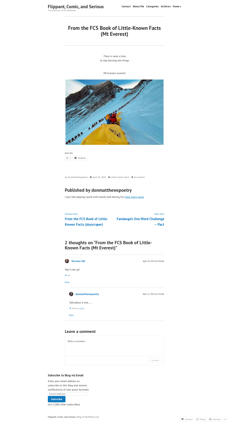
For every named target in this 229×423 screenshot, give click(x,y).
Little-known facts (120, 177)
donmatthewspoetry (77, 177)
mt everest (139, 177)
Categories (152, 6)
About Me (138, 6)
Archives (166, 6)
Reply (67, 282)
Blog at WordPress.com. (88, 416)
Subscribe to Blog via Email (65, 375)
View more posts (134, 197)
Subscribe (56, 399)
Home (176, 6)
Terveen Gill (78, 261)
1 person (81, 308)
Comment (155, 360)
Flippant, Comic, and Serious (76, 6)
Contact (126, 6)
